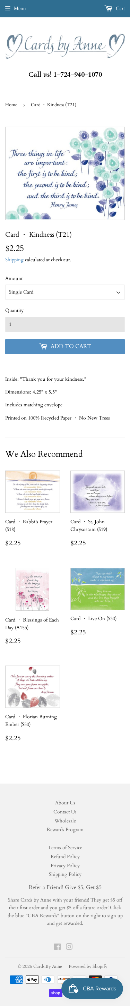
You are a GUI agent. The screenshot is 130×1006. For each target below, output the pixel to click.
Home (11, 105)
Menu (20, 8)
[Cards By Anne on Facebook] (57, 948)
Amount (14, 278)
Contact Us (65, 812)
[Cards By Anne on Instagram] (69, 948)
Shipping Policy (65, 874)
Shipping (14, 259)
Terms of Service (65, 847)
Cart (119, 8)
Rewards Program (65, 829)
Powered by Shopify (88, 966)
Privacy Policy (65, 865)
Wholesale (65, 821)
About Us (65, 803)
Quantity (14, 310)
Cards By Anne (47, 966)
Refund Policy (65, 856)
